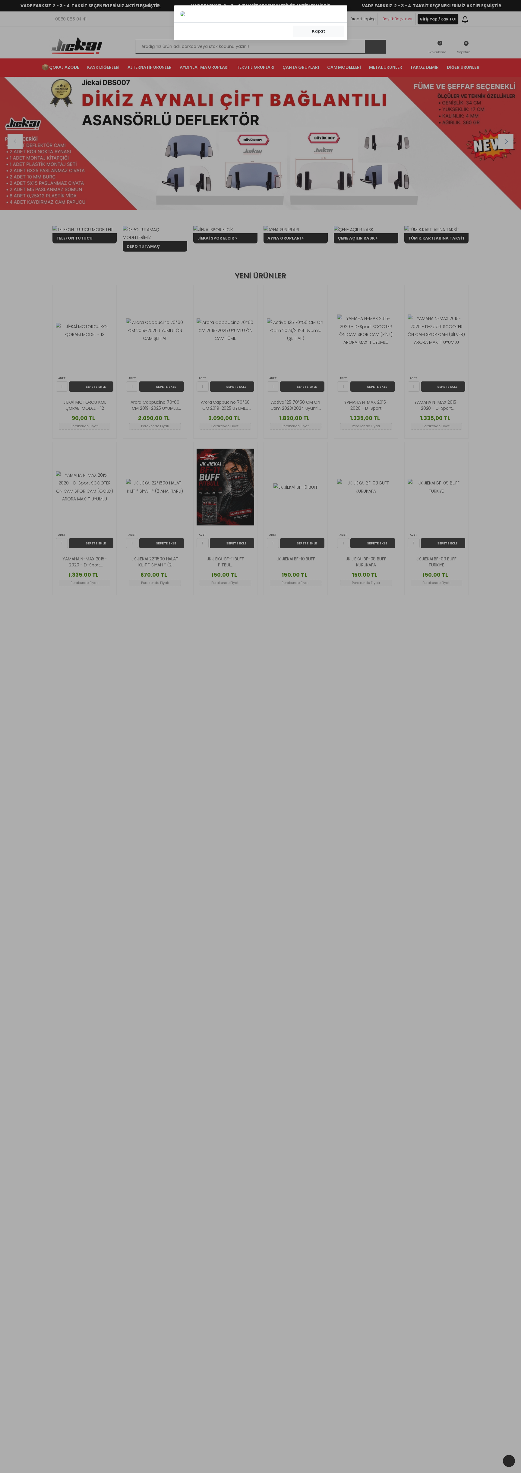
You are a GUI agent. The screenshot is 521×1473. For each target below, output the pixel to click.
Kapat (318, 31)
